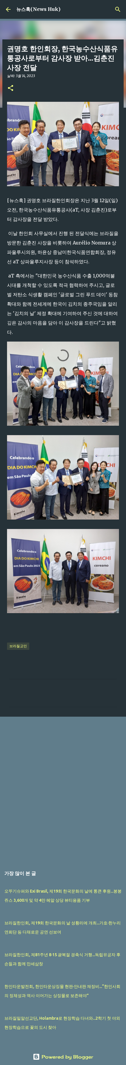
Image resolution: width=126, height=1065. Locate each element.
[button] (10, 88)
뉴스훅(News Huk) (38, 9)
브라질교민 (18, 646)
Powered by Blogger (66, 1057)
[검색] (117, 9)
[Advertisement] (63, 788)
